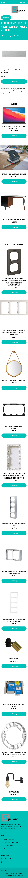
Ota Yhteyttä (13, 873)
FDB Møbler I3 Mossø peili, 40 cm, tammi (14, 380)
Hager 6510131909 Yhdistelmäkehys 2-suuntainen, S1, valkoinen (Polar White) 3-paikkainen (14, 333)
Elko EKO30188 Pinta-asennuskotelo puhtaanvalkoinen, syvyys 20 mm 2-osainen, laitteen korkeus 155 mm (14, 476)
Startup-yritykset (9, 839)
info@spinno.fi (23, 2)
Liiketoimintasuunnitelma (11, 842)
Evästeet (20, 873)
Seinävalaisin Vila (14, 659)
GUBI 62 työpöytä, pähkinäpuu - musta (14, 220)
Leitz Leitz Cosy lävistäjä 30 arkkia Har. (14, 174)
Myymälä (6, 17)
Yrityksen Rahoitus (9, 845)
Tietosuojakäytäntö (10, 875)
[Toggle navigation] (3, 9)
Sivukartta (20, 875)
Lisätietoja (14, 81)
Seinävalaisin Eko (14, 792)
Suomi (4, 2)
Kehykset (21, 70)
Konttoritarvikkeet (13, 70)
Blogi (5, 848)
